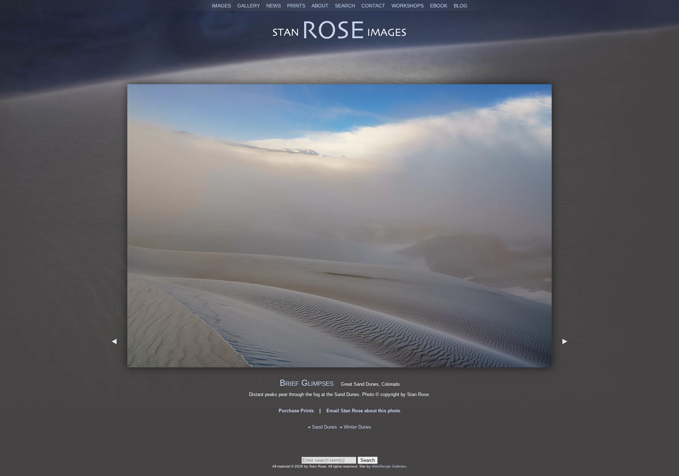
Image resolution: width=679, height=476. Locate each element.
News (273, 5)
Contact (373, 5)
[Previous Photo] (114, 364)
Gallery (248, 5)
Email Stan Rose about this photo (363, 410)
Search (345, 5)
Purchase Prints (296, 410)
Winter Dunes (357, 427)
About (320, 5)
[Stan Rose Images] (339, 38)
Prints (296, 5)
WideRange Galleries (389, 466)
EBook (438, 5)
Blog (461, 5)
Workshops (407, 5)
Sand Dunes (324, 427)
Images (221, 5)
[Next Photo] (339, 364)
